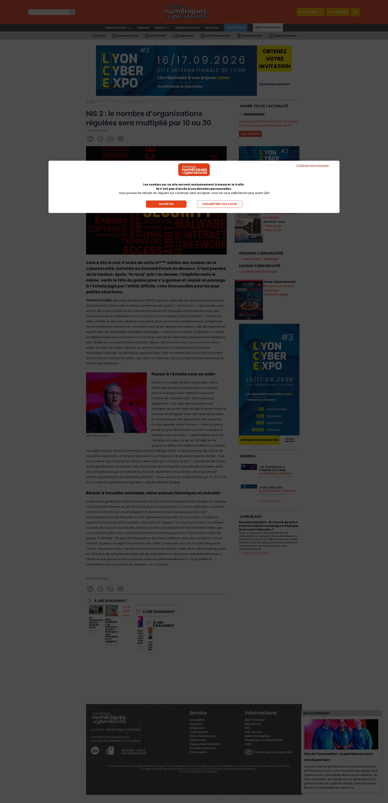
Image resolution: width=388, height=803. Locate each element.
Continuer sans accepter (312, 165)
